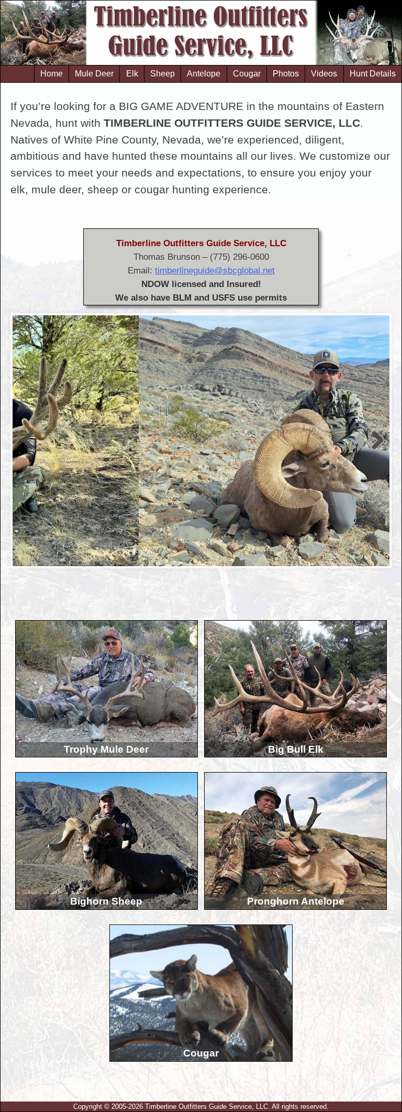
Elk (132, 73)
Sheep (162, 73)
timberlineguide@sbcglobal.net (215, 270)
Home (51, 73)
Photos (286, 73)
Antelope (203, 73)
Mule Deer (94, 73)
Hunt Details (373, 73)
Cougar (247, 73)
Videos (324, 73)
